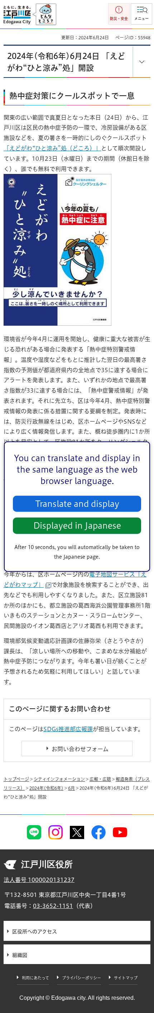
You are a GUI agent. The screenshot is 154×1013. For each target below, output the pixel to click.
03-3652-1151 (53, 906)
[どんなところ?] (44, 15)
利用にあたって (35, 978)
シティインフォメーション (59, 779)
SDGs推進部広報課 (68, 729)
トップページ (16, 779)
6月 (71, 788)
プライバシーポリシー (81, 978)
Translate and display (77, 504)
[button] (141, 14)
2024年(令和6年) (46, 788)
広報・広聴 (100, 779)
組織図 (19, 955)
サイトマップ (126, 978)
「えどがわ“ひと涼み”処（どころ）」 (52, 148)
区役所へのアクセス (34, 931)
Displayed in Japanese (77, 526)
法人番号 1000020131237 (39, 880)
